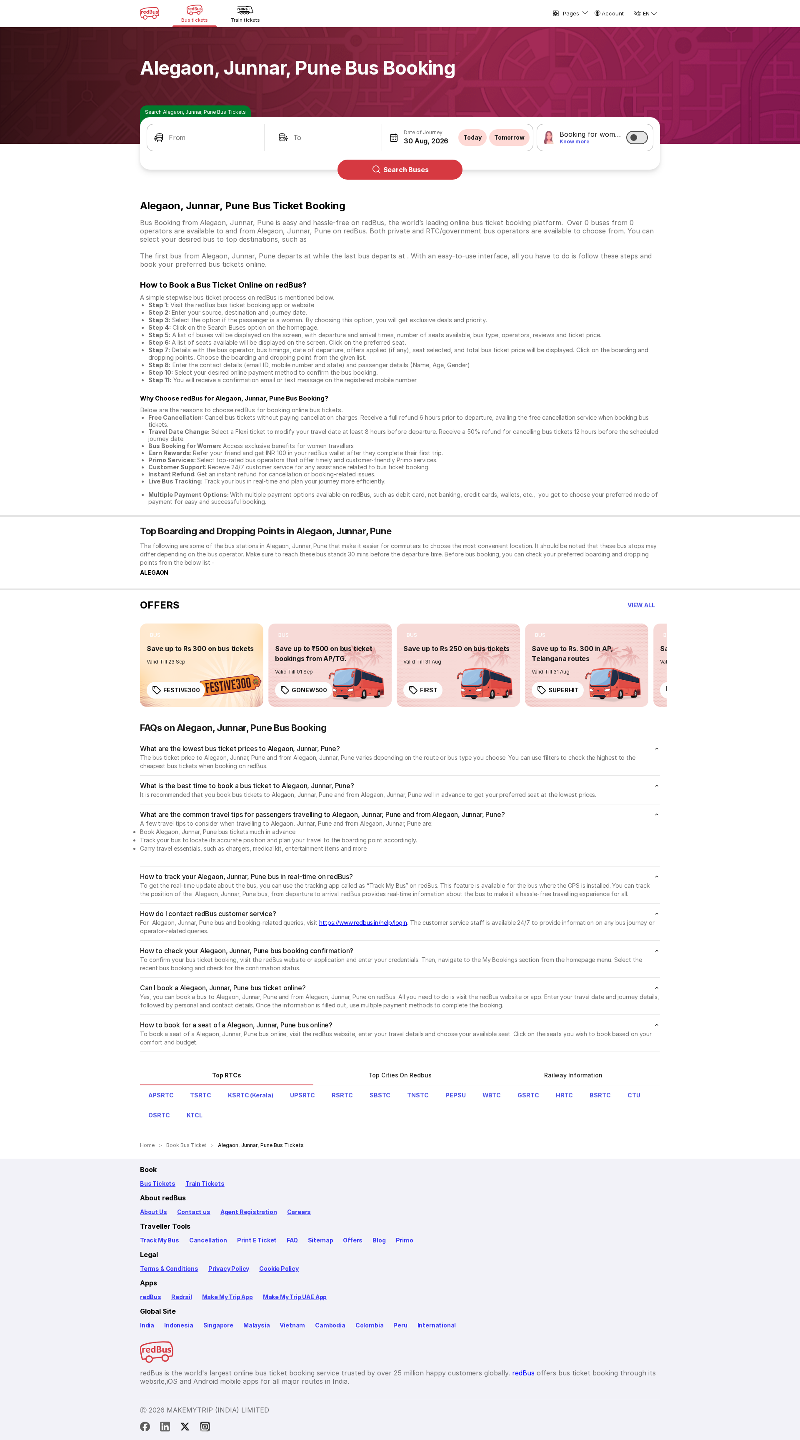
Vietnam (292, 1325)
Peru (400, 1325)
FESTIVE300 (181, 690)
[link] (201, 665)
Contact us (193, 1211)
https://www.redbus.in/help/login (363, 922)
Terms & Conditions (169, 1268)
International (437, 1325)
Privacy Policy (228, 1268)
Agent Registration (248, 1211)
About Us (153, 1211)
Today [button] (472, 137)
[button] (206, 137)
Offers (352, 1240)
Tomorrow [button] (509, 137)
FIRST (429, 690)
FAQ (292, 1240)
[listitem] (155, 635)
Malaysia (256, 1325)
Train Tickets (205, 1183)
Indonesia (178, 1325)
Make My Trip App (227, 1296)
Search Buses (406, 169)
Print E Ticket (257, 1240)
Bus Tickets (157, 1183)
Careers (299, 1211)
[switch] (637, 137)
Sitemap (320, 1240)
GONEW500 (309, 690)
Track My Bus (159, 1240)
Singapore (218, 1325)
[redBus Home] (149, 13)
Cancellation (208, 1240)
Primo (404, 1240)
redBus (150, 1296)
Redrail (181, 1296)
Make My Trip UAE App (295, 1296)
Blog (378, 1240)
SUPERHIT (563, 690)
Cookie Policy (279, 1268)
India (147, 1325)
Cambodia (330, 1325)
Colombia (369, 1325)
